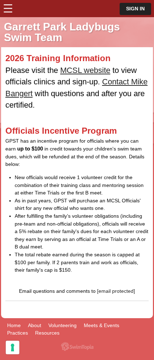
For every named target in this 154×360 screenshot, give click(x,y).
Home (14, 325)
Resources (47, 333)
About (34, 325)
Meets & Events (101, 325)
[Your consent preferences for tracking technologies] (12, 347)
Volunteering (62, 325)
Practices (17, 333)
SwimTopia (77, 346)
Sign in (135, 8)
